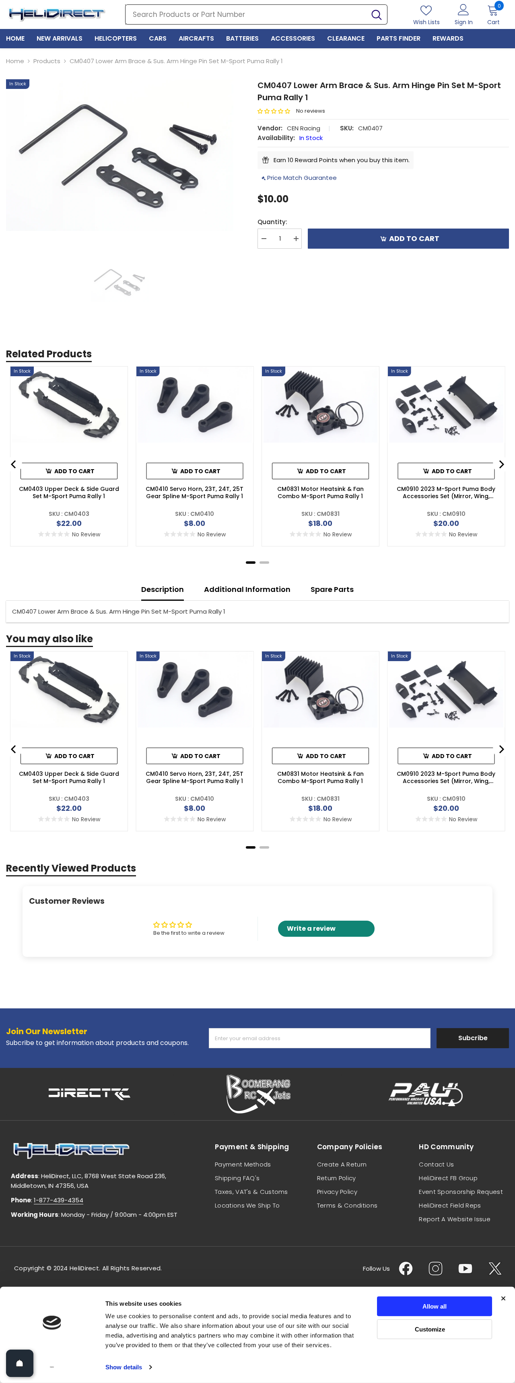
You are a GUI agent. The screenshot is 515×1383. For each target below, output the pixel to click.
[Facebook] (406, 1268)
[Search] (256, 14)
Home (15, 61)
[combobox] (246, 14)
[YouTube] (465, 1268)
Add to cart (416, 238)
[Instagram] (435, 1268)
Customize (430, 1328)
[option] (119, 155)
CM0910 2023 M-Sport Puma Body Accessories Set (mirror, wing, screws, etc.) (446, 492)
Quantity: (272, 222)
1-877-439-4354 (58, 1200)
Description (162, 589)
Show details (123, 1367)
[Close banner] (503, 1298)
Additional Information (247, 589)
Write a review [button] (311, 928)
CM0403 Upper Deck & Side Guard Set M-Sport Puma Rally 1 (69, 492)
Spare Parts (332, 589)
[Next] (501, 464)
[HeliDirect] (90, 1094)
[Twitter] (495, 1268)
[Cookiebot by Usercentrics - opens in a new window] (52, 1367)
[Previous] (14, 464)
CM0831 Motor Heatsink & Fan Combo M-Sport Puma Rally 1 (320, 492)
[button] (277, 111)
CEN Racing (303, 128)
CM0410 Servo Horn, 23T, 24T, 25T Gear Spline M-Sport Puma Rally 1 (194, 492)
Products (46, 61)
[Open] (19, 1363)
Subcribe (473, 1038)
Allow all (434, 1306)
